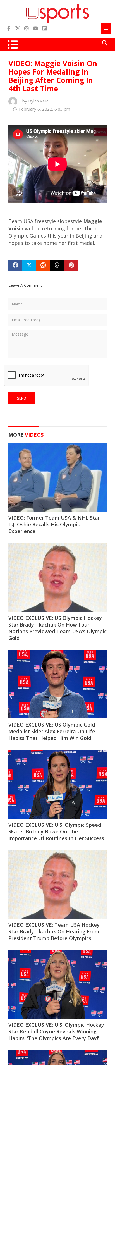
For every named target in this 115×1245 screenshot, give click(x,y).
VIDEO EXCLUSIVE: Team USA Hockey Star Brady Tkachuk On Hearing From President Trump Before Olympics (54, 931)
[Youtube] (35, 28)
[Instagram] (26, 28)
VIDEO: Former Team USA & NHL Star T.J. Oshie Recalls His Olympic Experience (54, 524)
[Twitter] (17, 28)
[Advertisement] (57, 1128)
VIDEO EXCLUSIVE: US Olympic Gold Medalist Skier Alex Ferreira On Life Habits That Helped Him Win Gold (51, 731)
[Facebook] (8, 28)
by (33, 101)
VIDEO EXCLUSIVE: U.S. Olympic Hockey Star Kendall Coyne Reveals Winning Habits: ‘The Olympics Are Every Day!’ (56, 1031)
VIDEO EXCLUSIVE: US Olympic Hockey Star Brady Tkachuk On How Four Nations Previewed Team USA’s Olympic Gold (57, 628)
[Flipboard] (44, 28)
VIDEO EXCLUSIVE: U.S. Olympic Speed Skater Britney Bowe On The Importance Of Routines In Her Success (56, 831)
